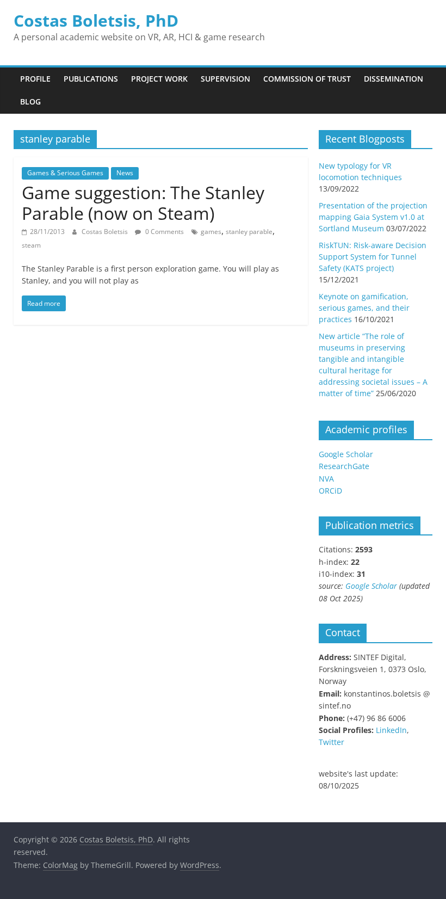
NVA (326, 478)
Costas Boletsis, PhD (96, 20)
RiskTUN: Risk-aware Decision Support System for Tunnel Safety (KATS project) (372, 256)
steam (31, 245)
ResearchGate (344, 466)
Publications (91, 78)
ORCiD (330, 490)
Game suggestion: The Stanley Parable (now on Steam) (143, 203)
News (124, 172)
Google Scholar (346, 454)
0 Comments (164, 231)
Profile (35, 78)
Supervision (225, 78)
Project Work (159, 78)
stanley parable (249, 231)
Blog (30, 101)
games (211, 231)
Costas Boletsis (105, 231)
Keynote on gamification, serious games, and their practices (364, 307)
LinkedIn (391, 730)
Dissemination (393, 78)
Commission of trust (307, 78)
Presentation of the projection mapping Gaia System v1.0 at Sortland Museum (373, 216)
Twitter (331, 742)
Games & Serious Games (65, 172)
